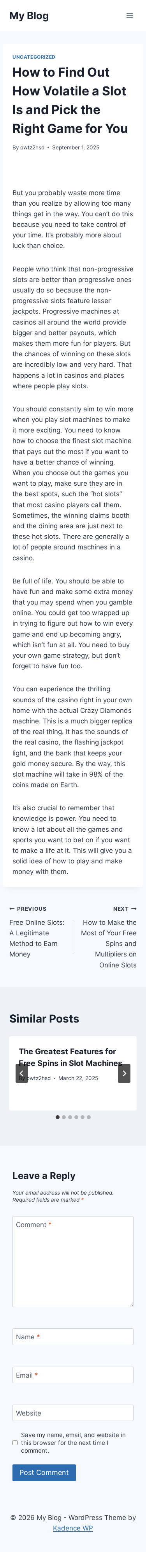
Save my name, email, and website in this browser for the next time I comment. (73, 1442)
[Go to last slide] (22, 1073)
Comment (34, 1225)
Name (28, 1337)
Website (28, 1413)
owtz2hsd (32, 147)
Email (27, 1375)
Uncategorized (34, 57)
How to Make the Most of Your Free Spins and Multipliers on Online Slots (109, 937)
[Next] (124, 1073)
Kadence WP (73, 1528)
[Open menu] (129, 15)
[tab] (58, 1117)
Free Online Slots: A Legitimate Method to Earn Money (37, 932)
